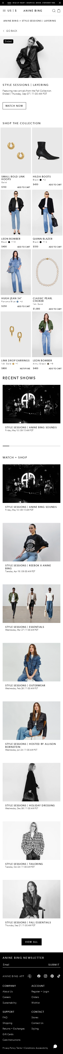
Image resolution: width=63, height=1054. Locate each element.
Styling (35, 1028)
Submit (54, 964)
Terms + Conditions (25, 1048)
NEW (9, 3)
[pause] (3, 3)
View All (31, 941)
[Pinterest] (52, 976)
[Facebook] (38, 976)
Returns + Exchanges (14, 1028)
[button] (55, 406)
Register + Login (40, 991)
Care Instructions (11, 1039)
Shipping (7, 1023)
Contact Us (37, 1023)
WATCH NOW (14, 105)
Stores (34, 1017)
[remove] (60, 3)
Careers (7, 997)
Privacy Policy (9, 1048)
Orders (35, 997)
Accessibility (42, 1048)
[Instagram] (45, 976)
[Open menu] (5, 10)
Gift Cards (8, 1034)
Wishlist (35, 1002)
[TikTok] (58, 976)
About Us (8, 991)
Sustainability (9, 1002)
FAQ (5, 1017)
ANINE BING (11, 21)
